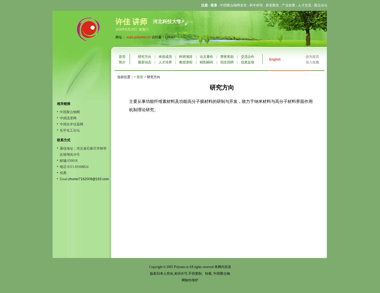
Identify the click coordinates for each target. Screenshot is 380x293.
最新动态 (144, 62)
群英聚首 (272, 5)
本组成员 (165, 57)
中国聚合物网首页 (233, 5)
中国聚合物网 (70, 112)
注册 (204, 5)
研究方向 (144, 57)
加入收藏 (312, 62)
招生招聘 (227, 62)
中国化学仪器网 (71, 124)
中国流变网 (68, 118)
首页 (122, 57)
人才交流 (304, 5)
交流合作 (247, 57)
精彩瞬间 (206, 62)
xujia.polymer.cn (138, 37)
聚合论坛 (320, 5)
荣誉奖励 (227, 57)
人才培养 (165, 62)
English (275, 59)
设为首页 (312, 57)
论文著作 (206, 57)
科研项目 (186, 57)
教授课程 (186, 62)
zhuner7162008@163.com (88, 179)
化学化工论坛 (70, 130)
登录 (214, 5)
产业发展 (288, 5)
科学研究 (256, 5)
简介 (122, 62)
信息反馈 (247, 62)
